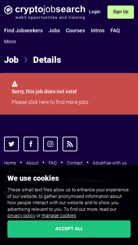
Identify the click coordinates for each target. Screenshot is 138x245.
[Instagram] (50, 144)
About (32, 163)
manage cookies (59, 215)
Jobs (54, 30)
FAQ (115, 30)
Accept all (69, 228)
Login (94, 11)
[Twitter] (11, 144)
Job (11, 60)
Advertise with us (110, 163)
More (10, 41)
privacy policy (21, 215)
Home (10, 163)
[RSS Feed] (70, 144)
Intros (98, 30)
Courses (75, 30)
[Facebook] (31, 144)
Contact (74, 163)
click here (38, 102)
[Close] (133, 171)
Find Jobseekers (23, 30)
